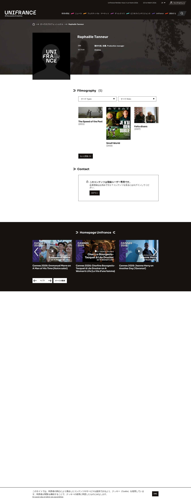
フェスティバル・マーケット (98, 13)
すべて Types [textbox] (86, 99)
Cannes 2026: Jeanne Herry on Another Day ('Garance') (136, 267)
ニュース (78, 13)
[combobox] (97, 98)
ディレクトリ (120, 13)
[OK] (155, 494)
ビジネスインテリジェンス (140, 13)
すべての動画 (60, 281)
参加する (172, 13)
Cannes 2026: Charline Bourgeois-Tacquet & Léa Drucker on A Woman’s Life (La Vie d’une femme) (95, 268)
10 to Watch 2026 (149, 3)
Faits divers (140, 126)
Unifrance (160, 13)
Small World (113, 143)
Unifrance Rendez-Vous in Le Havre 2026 (123, 3)
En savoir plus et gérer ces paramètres (47, 497)
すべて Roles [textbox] (126, 99)
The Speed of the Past (90, 121)
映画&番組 (65, 13)
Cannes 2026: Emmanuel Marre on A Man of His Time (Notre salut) (51, 267)
